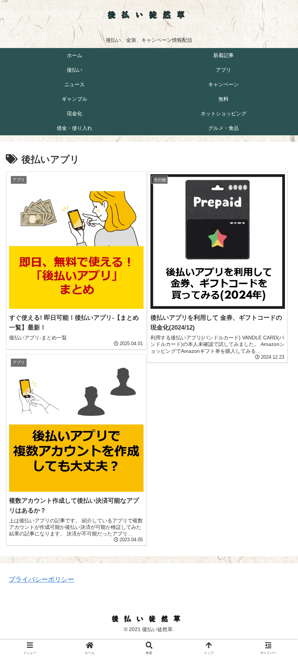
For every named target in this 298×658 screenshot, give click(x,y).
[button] (275, 602)
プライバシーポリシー (41, 579)
